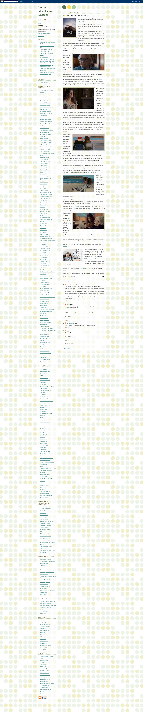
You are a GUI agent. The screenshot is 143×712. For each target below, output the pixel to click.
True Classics (43, 307)
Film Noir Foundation (45, 359)
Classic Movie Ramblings (46, 140)
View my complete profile (44, 33)
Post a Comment (70, 343)
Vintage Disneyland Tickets (46, 458)
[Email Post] (103, 276)
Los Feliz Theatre (44, 515)
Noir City (42, 544)
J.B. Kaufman (43, 252)
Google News (43, 693)
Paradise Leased (44, 574)
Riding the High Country (45, 119)
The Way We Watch (44, 320)
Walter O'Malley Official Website (47, 590)
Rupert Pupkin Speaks (45, 217)
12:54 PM (67, 340)
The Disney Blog (44, 445)
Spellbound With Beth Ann (46, 192)
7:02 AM (66, 300)
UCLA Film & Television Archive (47, 517)
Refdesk (42, 691)
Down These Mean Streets (46, 288)
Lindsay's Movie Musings (46, 292)
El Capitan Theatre (44, 485)
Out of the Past (43, 109)
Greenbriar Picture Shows (46, 123)
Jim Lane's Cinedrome (45, 336)
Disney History (43, 443)
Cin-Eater (42, 344)
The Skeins (42, 348)
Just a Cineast (43, 174)
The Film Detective (44, 396)
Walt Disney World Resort (46, 495)
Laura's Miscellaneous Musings (46, 10)
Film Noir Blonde (44, 318)
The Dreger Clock (44, 584)
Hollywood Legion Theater (46, 533)
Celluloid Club (43, 313)
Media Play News (44, 378)
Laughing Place (43, 439)
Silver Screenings (44, 176)
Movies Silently (43, 213)
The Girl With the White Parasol (47, 297)
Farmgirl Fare (43, 622)
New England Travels (45, 679)
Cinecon (42, 548)
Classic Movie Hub (44, 100)
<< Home (67, 346)
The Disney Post (44, 483)
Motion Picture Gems (45, 326)
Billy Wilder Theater (44, 519)
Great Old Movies (44, 138)
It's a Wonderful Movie (45, 685)
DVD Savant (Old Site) (45, 371)
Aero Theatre (43, 513)
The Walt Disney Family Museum (47, 478)
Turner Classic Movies (45, 353)
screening (91, 251)
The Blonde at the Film (45, 248)
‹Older (68, 348)
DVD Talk (42, 375)
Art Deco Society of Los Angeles (47, 561)
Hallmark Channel (44, 681)
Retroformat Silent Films (45, 535)
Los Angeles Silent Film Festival (47, 550)
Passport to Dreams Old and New (48, 468)
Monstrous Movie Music (45, 689)
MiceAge (42, 428)
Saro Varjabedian (77, 206)
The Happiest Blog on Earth (46, 470)
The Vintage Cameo (44, 202)
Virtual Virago (43, 244)
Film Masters (43, 411)
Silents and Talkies (44, 301)
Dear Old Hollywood (44, 338)
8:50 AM (66, 320)
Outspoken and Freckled (46, 194)
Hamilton (42, 417)
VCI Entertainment (44, 388)
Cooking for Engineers (45, 624)
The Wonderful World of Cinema (47, 271)
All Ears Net (42, 430)
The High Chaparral (44, 687)
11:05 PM (74, 276)
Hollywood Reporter (87, 268)
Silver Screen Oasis (44, 350)
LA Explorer (42, 565)
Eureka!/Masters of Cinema (46, 401)
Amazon (42, 419)
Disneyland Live (43, 464)
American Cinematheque (45, 508)
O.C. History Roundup (45, 582)
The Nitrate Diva (44, 204)
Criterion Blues (43, 259)
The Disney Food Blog (45, 451)
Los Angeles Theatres (45, 538)
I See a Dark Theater (45, 198)
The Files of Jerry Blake (45, 261)
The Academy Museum (45, 523)
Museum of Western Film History (47, 601)
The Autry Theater (44, 527)
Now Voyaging (43, 305)
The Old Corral (43, 257)
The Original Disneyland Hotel (47, 476)
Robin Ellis (42, 632)
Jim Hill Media (43, 447)
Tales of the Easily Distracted (47, 309)
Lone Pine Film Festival (45, 603)
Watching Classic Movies (46, 121)
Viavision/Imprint (44, 403)
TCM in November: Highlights (47, 59)
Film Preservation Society (46, 413)
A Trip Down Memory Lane (46, 322)
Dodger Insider (43, 588)
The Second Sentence (45, 675)
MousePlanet (43, 432)
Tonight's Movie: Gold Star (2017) (77, 15)
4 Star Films (43, 136)
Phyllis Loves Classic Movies (47, 146)
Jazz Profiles (43, 664)
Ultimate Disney (43, 441)
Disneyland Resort (44, 493)
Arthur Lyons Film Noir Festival (47, 542)
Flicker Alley (43, 394)
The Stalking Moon (44, 299)
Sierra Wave (43, 613)
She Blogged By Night (45, 294)
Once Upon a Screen (45, 149)
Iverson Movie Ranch (45, 579)
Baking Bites (43, 628)
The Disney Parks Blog (45, 491)
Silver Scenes (43, 188)
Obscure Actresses (44, 234)
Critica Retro (43, 274)
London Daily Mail (44, 668)
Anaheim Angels (43, 592)
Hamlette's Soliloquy (44, 132)
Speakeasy (42, 125)
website (64, 270)
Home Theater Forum (45, 380)
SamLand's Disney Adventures (47, 462)
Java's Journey (43, 165)
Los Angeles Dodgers (45, 586)
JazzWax (42, 662)
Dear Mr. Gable (43, 230)
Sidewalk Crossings (44, 157)
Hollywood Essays (44, 334)
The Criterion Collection (45, 390)
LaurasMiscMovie (44, 82)
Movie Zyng (42, 415)
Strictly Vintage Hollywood (46, 196)
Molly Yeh (42, 636)
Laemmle (65, 246)
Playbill (41, 658)
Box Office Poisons (44, 223)
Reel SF (42, 340)
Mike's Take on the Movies (46, 238)
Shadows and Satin (44, 128)
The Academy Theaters (45, 525)
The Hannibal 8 (43, 115)
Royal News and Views (45, 670)
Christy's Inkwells (44, 209)
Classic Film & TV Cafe (45, 142)
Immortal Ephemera (44, 190)
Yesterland (42, 437)
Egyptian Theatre (44, 510)
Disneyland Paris (44, 497)
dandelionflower (71, 323)
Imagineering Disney (45, 474)
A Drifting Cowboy (44, 255)
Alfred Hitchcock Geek (45, 236)
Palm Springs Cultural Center (47, 540)
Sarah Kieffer (43, 639)
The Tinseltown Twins (45, 161)
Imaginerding (43, 449)
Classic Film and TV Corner (46, 278)
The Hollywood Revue (45, 200)
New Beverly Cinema (45, 529)
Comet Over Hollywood (45, 111)
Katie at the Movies (44, 151)
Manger (41, 634)
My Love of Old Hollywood (46, 311)
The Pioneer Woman (45, 626)
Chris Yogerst (43, 263)
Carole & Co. (43, 232)
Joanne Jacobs (43, 677)
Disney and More (44, 455)
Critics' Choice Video (45, 405)
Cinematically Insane (45, 282)
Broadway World (44, 660)
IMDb (41, 361)
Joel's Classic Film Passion (46, 219)
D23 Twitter (42, 489)
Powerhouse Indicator (45, 398)
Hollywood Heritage (44, 563)
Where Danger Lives (45, 342)
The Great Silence (44, 611)
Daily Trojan (43, 594)
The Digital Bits (43, 369)
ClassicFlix (42, 94)
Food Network (43, 649)
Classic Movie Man (44, 159)
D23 (41, 487)
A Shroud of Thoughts (45, 211)
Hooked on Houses (44, 673)
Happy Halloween (44, 57)
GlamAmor (42, 207)
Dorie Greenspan (44, 641)
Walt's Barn (42, 481)
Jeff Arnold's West (44, 144)
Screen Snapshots (44, 290)
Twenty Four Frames (45, 169)
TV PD (41, 117)
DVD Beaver (43, 382)
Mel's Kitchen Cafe (44, 630)
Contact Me (41, 36)
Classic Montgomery (45, 105)
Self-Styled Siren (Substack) (46, 107)
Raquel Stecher (70, 284)
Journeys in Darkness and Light (47, 186)
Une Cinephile (43, 315)
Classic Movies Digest (45, 284)
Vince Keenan (43, 228)
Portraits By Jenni (44, 246)
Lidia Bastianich (43, 643)
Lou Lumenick (43, 357)
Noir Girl (42, 221)
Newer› (64, 348)
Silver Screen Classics (45, 250)
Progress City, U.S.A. (45, 460)
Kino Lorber (42, 392)
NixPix (41, 171)
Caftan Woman (43, 346)
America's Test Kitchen (45, 645)
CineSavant (42, 373)
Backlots (42, 215)
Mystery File (43, 666)
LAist (41, 567)
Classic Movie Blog (44, 303)
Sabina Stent (43, 269)
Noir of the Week (44, 225)
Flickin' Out (42, 280)
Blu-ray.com (43, 384)
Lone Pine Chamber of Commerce (48, 605)
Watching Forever (44, 181)
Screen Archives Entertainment (47, 386)
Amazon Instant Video (45, 421)
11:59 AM (67, 327)
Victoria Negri (81, 21)
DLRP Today (43, 453)
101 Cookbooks (43, 620)
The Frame (42, 267)
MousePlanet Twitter (44, 434)
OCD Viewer (43, 286)
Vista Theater (43, 531)
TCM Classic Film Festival (46, 546)
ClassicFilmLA (43, 552)
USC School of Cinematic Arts (47, 521)
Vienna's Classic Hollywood (46, 130)
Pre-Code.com (43, 184)
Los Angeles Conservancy (46, 559)
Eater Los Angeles (44, 569)
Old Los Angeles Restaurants (47, 572)
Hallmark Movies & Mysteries (47, 683)
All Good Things (43, 324)
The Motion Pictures (44, 265)
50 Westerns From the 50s (46, 113)
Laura (39, 23)
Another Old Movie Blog (45, 102)
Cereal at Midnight (44, 163)
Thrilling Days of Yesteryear (46, 328)
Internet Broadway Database (46, 656)
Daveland (42, 466)
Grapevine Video (44, 409)
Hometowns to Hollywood (46, 134)
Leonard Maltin (43, 355)
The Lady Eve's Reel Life (46, 167)
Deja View (42, 472)
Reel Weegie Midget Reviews (47, 276)
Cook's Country (43, 647)
